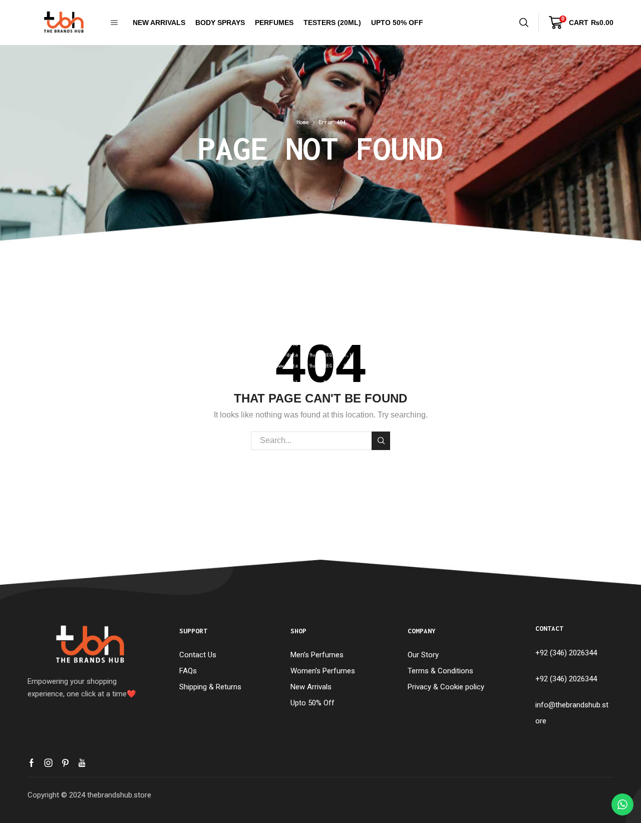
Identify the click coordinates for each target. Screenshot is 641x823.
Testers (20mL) (332, 23)
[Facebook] (32, 763)
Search (381, 441)
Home (302, 122)
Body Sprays (220, 23)
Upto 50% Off (397, 23)
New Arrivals (159, 23)
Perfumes (274, 23)
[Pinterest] (65, 763)
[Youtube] (82, 763)
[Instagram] (49, 763)
